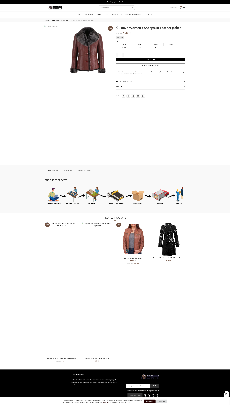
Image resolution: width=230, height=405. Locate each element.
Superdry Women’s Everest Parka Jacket (97, 358)
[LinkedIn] (138, 96)
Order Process (53, 170)
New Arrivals (89, 14)
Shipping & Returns (84, 170)
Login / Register (172, 7)
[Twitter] (128, 96)
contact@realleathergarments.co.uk (148, 391)
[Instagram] (157, 395)
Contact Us (149, 14)
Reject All (162, 401)
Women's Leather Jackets (62, 20)
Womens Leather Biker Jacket (133, 258)
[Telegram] (143, 96)
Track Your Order (135, 395)
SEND (154, 385)
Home (48, 20)
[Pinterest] (133, 96)
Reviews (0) (68, 170)
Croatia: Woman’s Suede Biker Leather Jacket (61, 359)
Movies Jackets (117, 14)
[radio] (124, 44)
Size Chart (120, 37)
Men (79, 15)
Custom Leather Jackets (133, 14)
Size (118, 42)
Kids (107, 14)
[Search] (132, 8)
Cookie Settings (107, 402)
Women (99, 15)
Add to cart (151, 59)
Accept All (149, 401)
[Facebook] (123, 96)
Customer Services (78, 374)
